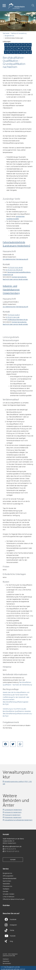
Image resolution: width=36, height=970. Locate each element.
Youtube (12, 936)
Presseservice (7, 886)
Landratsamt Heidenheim (13, 809)
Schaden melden (8, 894)
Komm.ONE (12, 955)
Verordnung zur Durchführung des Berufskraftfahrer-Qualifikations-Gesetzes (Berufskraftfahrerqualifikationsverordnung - (17, 711)
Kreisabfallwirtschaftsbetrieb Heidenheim (18, 820)
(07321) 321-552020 (14, 270)
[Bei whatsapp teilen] (20, 744)
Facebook (13, 919)
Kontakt (13, 859)
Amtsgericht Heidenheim (13, 812)
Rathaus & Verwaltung (18, 33)
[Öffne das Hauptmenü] (4, 5)
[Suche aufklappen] (33, 5)
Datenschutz (6, 961)
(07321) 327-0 (10, 849)
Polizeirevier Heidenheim (13, 817)
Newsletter (6, 883)
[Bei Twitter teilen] (13, 744)
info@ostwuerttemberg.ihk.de (17, 319)
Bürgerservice (9, 35)
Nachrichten (7, 881)
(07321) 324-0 (14, 315)
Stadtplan (6, 889)
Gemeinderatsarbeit (9, 878)
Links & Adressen (8, 896)
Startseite (6, 33)
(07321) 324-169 (12, 317)
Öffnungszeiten (8, 876)
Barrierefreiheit (7, 963)
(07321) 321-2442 (15, 267)
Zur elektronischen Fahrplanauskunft (15, 259)
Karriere (5, 891)
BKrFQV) (5, 716)
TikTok (12, 930)
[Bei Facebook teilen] (5, 744)
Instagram (13, 925)
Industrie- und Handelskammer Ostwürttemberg (11, 289)
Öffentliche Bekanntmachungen (14, 899)
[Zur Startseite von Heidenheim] (16, 5)
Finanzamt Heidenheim (12, 815)
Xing (11, 941)
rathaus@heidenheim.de (13, 846)
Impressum (6, 959)
